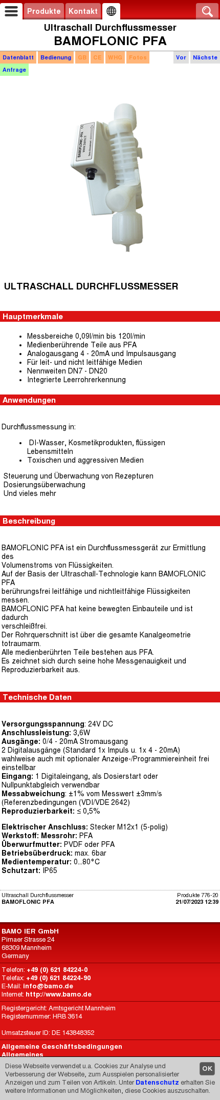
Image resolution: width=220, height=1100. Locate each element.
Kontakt (83, 11)
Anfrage (14, 70)
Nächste (205, 57)
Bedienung (55, 57)
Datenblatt (18, 57)
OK (207, 1068)
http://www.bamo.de (59, 994)
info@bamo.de (48, 986)
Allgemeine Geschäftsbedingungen (62, 1046)
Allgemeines (22, 1055)
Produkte (44, 11)
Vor (181, 57)
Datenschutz (157, 1082)
